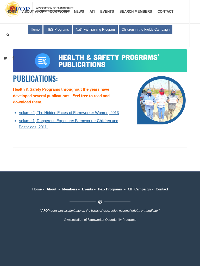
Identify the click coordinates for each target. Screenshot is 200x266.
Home (37, 189)
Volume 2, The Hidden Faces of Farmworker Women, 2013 (69, 112)
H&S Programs (110, 189)
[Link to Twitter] (5, 58)
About (51, 189)
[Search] (8, 35)
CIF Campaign (139, 189)
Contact (162, 189)
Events (87, 189)
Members (69, 189)
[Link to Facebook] (13, 58)
